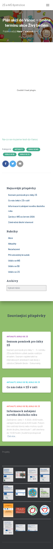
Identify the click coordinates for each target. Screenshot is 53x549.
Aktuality (19, 149)
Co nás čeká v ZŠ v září (19, 200)
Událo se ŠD (9, 154)
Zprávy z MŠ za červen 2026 (21, 217)
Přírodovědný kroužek (18, 255)
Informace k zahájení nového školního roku (22, 412)
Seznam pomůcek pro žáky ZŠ (22, 195)
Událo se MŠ (33, 149)
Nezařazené (14, 249)
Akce (10, 238)
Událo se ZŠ (24, 154)
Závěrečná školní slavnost (20, 222)
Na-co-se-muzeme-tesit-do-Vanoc (20, 139)
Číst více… (11, 436)
